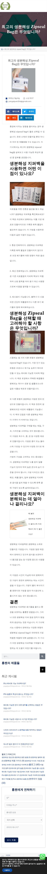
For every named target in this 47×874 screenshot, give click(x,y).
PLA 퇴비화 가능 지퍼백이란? (14, 683)
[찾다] (42, 656)
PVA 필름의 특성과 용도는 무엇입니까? (18, 694)
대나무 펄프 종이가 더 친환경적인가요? (18, 744)
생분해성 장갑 (8, 757)
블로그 (34, 764)
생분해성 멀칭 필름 (22, 757)
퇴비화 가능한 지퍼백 (31, 775)
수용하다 (7, 870)
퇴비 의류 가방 (28, 772)
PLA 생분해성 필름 (21, 779)
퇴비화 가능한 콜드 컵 (35, 768)
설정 (38, 864)
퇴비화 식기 (16, 775)
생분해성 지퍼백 (21, 765)
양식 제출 (11, 840)
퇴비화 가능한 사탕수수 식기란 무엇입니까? (20, 719)
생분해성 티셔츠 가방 (33, 761)
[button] (13, 111)
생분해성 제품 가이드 (14, 760)
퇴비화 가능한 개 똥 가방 (12, 772)
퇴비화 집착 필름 (18, 768)
